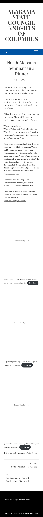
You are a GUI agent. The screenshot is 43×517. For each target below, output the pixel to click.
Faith (29, 453)
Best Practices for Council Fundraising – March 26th (17, 478)
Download (32, 283)
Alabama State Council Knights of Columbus (21, 25)
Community (20, 453)
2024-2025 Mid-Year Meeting (24, 465)
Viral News (23, 513)
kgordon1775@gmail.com (15, 201)
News (34, 453)
